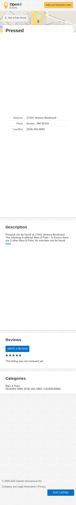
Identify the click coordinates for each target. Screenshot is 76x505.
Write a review (17, 349)
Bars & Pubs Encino (17, 18)
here (8, 243)
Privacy (42, 486)
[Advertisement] (38, 74)
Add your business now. (58, 5)
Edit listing (61, 492)
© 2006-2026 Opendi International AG (22, 481)
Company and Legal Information (19, 486)
